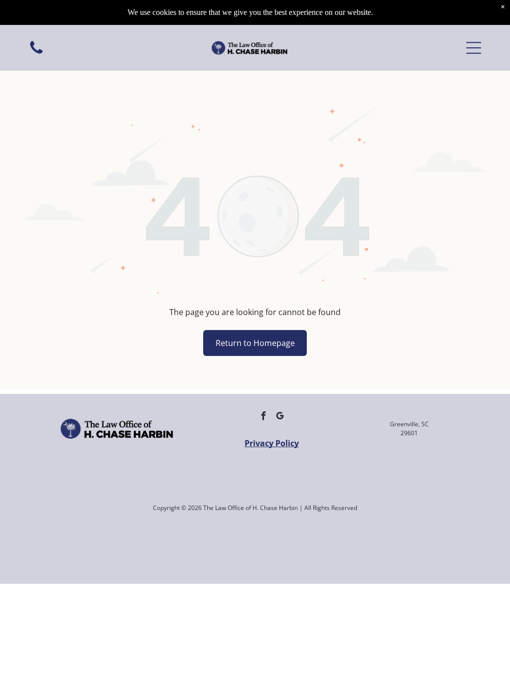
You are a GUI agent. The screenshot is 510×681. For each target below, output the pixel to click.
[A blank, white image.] (36, 52)
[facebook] (263, 417)
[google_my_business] (280, 417)
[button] (473, 47)
